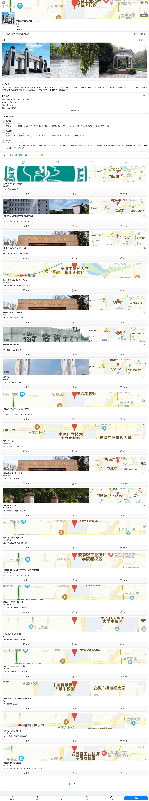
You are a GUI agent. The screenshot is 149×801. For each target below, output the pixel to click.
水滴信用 (144, 95)
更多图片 (142, 40)
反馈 (146, 2)
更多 (37, 800)
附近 (76, 194)
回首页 (12, 800)
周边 (145, 34)
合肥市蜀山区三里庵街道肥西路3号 (16, 34)
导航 (137, 34)
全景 (38, 21)
